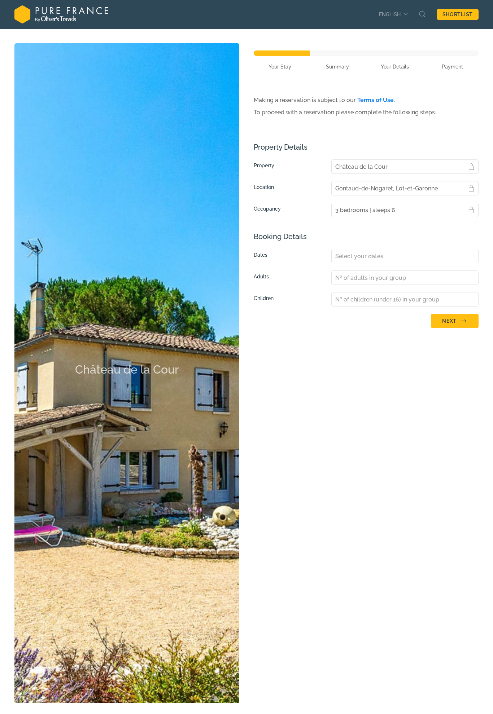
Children (264, 298)
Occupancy (267, 209)
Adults (261, 276)
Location (264, 187)
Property (264, 165)
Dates (260, 255)
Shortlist (457, 14)
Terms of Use (375, 100)
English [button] (390, 14)
